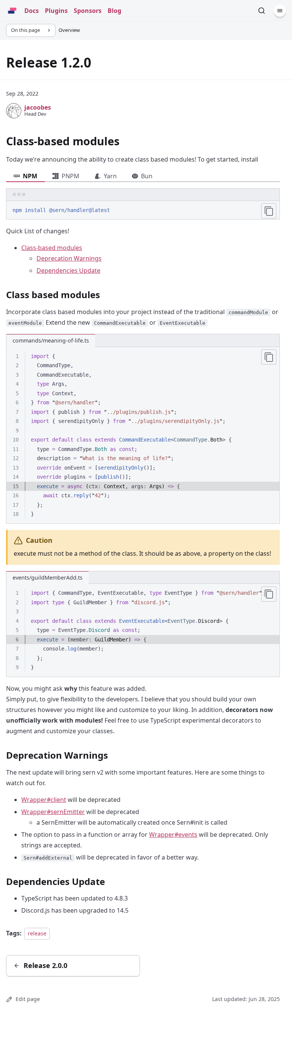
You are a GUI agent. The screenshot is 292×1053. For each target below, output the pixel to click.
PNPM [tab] (70, 176)
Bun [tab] (146, 176)
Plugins (56, 10)
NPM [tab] (30, 176)
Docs (31, 10)
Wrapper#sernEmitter (53, 812)
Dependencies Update (68, 270)
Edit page (28, 999)
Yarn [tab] (110, 176)
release (37, 933)
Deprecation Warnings (69, 258)
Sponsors (88, 10)
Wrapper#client (43, 799)
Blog (114, 10)
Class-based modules (51, 248)
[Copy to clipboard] (268, 210)
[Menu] (280, 11)
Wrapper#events (173, 834)
